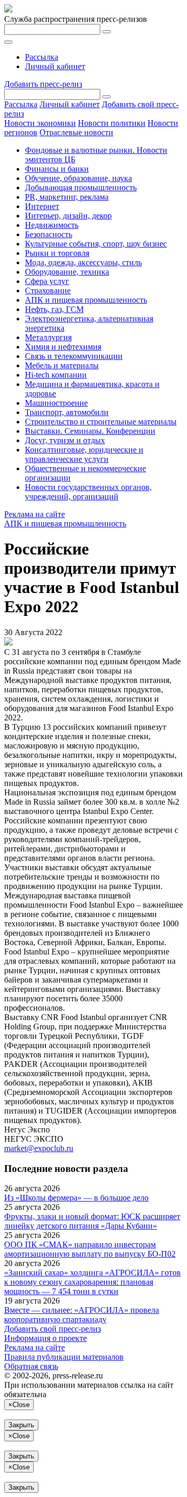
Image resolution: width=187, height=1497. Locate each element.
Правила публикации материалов (64, 1356)
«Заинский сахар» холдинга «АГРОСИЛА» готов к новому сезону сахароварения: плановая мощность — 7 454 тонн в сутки (92, 1282)
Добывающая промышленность (81, 187)
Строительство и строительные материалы (101, 421)
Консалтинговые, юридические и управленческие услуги (84, 454)
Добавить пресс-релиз (43, 84)
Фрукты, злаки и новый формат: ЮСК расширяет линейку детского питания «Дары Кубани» (92, 1221)
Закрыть (21, 1425)
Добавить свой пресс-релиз (52, 1328)
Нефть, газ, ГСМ (54, 309)
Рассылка (41, 57)
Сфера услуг (47, 281)
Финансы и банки (57, 168)
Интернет (42, 206)
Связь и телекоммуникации (74, 356)
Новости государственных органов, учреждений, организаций (88, 492)
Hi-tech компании (56, 374)
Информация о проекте (45, 1338)
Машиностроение (56, 402)
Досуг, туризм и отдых (65, 440)
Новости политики (111, 123)
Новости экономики (40, 123)
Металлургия (48, 337)
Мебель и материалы (62, 365)
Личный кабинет (55, 66)
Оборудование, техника (67, 271)
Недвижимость (51, 225)
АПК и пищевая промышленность (86, 299)
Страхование (48, 290)
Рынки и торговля (57, 253)
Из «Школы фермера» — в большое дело (76, 1197)
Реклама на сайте (34, 514)
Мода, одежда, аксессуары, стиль (83, 262)
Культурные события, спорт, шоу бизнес (96, 243)
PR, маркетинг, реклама (67, 196)
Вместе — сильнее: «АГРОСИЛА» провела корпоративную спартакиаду (81, 1315)
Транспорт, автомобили (67, 412)
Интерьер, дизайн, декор (68, 215)
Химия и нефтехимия (63, 346)
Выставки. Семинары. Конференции (90, 431)
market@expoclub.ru (38, 1148)
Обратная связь (31, 1366)
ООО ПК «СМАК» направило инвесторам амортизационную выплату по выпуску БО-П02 (90, 1249)
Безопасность (48, 234)
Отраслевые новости (76, 132)
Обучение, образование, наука (78, 178)
